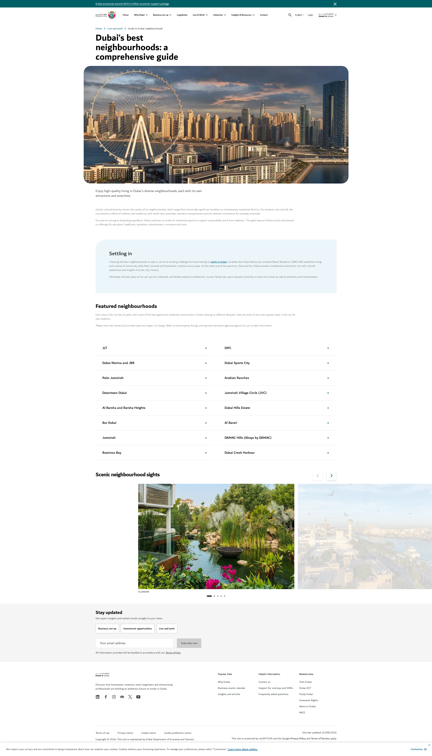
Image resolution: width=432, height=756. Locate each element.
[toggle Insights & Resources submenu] (254, 15)
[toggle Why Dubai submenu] (147, 15)
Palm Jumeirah (113, 378)
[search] (290, 15)
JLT (104, 348)
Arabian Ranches (237, 378)
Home (126, 15)
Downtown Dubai (114, 393)
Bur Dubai (109, 423)
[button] (419, 749)
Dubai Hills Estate (237, 408)
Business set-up (160, 15)
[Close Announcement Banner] (335, 4)
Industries (218, 15)
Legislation (182, 15)
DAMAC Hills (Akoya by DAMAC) (248, 438)
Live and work (115, 29)
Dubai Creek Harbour (240, 453)
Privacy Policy (298, 738)
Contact (264, 15)
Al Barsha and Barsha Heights (123, 408)
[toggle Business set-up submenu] (170, 15)
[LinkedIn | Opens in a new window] (98, 697)
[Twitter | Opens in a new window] (130, 697)
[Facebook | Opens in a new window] (106, 697)
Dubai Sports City (237, 363)
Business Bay (111, 453)
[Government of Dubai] (106, 15)
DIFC (228, 348)
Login (310, 15)
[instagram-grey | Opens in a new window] (114, 697)
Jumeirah (109, 438)
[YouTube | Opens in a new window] (138, 697)
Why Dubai (139, 15)
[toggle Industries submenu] (225, 15)
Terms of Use (173, 652)
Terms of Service (320, 738)
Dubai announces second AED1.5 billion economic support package (132, 4)
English (298, 15)
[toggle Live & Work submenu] (207, 15)
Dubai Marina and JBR (118, 363)
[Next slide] (318, 475)
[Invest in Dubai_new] (102, 675)
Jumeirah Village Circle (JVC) (245, 393)
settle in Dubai (219, 262)
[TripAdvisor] (122, 697)
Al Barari (231, 423)
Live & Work (199, 15)
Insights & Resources (241, 15)
